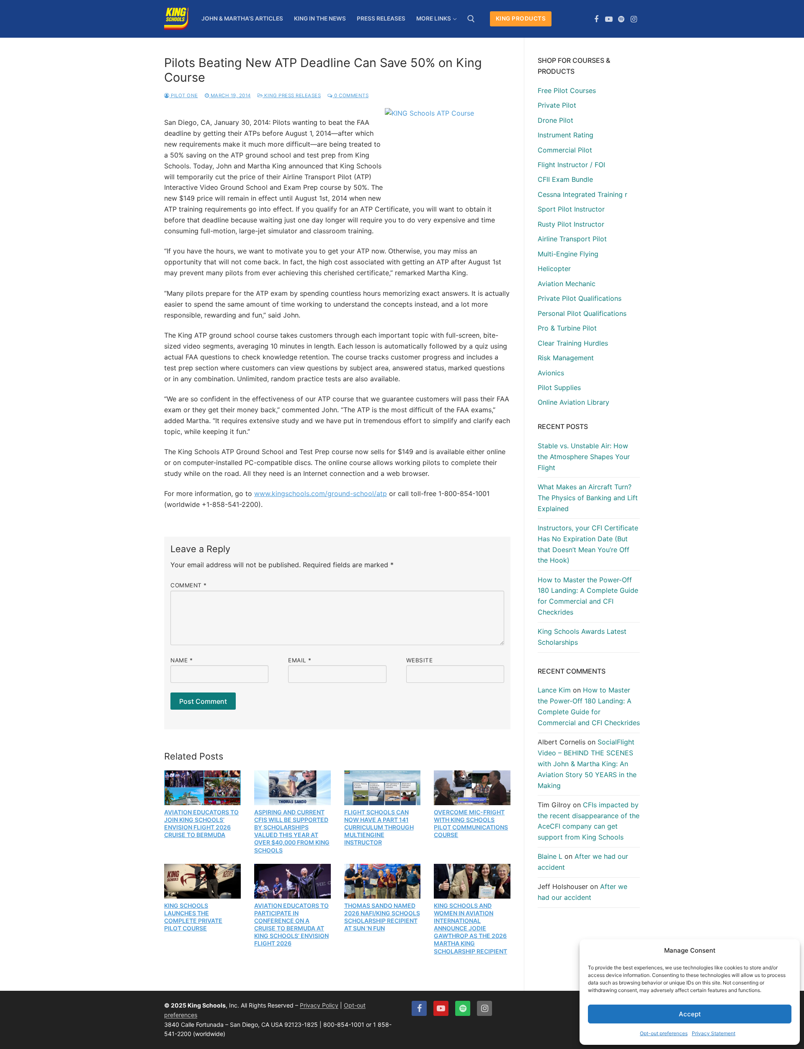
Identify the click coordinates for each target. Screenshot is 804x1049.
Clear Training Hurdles (573, 343)
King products (521, 18)
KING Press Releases (292, 95)
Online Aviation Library (573, 402)
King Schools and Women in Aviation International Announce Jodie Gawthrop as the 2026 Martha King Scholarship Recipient (470, 928)
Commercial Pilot (565, 150)
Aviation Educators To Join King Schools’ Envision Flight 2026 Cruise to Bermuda (201, 824)
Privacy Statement (713, 1033)
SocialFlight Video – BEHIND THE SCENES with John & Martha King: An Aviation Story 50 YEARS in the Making (587, 764)
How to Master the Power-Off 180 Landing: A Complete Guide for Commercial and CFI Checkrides (588, 596)
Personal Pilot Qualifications (582, 313)
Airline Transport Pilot (572, 239)
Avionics (551, 373)
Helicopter (554, 268)
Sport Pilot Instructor (571, 209)
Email (300, 660)
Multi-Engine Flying (568, 254)
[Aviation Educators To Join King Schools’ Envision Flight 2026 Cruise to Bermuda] (202, 787)
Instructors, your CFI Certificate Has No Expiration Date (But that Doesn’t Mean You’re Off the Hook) (588, 544)
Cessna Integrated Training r (582, 194)
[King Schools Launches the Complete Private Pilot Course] (202, 881)
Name (181, 660)
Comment (188, 585)
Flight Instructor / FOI (571, 164)
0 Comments (350, 95)
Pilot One (184, 95)
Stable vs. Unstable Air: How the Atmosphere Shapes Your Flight (584, 457)
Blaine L (550, 856)
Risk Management (566, 358)
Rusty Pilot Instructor (571, 224)
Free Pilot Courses (567, 90)
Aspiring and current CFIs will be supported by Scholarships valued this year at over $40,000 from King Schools (292, 831)
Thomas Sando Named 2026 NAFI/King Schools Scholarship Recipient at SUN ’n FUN (382, 917)
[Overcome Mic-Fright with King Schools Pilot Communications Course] (472, 787)
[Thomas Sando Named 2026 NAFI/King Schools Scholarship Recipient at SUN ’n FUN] (382, 881)
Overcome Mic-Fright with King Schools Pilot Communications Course (471, 824)
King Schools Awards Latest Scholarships (582, 636)
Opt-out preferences (664, 1033)
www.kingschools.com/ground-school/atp (320, 493)
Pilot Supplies (559, 387)
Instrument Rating (565, 135)
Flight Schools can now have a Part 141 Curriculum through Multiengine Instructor (379, 827)
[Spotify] (621, 19)
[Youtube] (608, 19)
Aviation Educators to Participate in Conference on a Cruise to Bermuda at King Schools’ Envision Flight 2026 (291, 924)
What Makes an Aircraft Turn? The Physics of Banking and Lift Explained (588, 498)
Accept (690, 1014)
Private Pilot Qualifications (579, 298)
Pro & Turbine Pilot (567, 328)
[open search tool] (471, 19)
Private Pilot (557, 105)
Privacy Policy (319, 1005)
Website (419, 660)
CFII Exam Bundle (565, 179)
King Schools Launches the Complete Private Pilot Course (193, 917)
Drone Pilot (555, 120)
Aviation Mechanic (566, 283)
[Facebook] (596, 19)
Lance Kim (554, 690)
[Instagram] (633, 19)
